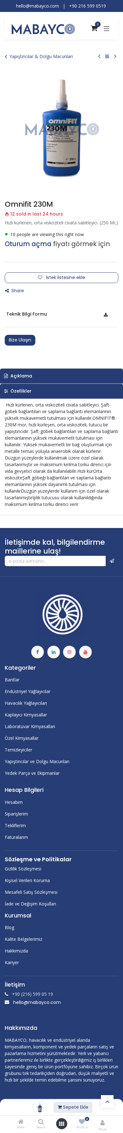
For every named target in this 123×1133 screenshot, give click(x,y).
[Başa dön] (107, 1101)
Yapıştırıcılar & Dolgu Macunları (41, 56)
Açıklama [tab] (20, 376)
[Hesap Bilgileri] (102, 1122)
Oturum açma (28, 244)
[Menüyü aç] (61, 1124)
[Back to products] (107, 56)
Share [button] (17, 291)
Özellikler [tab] (20, 391)
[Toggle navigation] (106, 28)
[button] (112, 561)
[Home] (21, 1122)
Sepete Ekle (75, 1107)
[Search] (41, 1122)
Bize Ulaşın (20, 340)
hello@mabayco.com (37, 1002)
